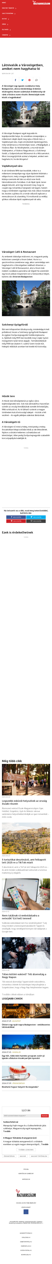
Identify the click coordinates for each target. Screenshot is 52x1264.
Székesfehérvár (10, 1122)
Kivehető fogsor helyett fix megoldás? (20, 1087)
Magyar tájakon (8, 8)
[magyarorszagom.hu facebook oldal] (26, 1211)
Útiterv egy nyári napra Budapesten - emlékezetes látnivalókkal (26, 1025)
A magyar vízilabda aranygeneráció (20, 1138)
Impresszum (26, 1179)
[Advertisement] (26, 225)
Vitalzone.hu (26, 1237)
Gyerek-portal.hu (26, 1250)
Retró (4, 19)
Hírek (4, 24)
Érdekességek (9, 1156)
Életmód (5, 29)
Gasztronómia (7, 13)
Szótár (26, 1110)
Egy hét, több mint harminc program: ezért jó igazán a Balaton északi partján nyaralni (23, 1057)
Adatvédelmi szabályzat (26, 1173)
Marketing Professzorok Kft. (32, 1223)
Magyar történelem (39, 1156)
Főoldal (26, 1169)
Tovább (6, 1131)
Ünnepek (5, 35)
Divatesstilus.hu (26, 1246)
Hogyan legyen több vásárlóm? (26, 1203)
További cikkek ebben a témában (18, 994)
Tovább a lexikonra (26, 1150)
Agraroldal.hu (26, 1254)
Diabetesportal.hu (26, 1241)
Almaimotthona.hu (26, 1233)
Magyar (23, 1156)
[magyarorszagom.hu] (41, 3)
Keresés (45, 1116)
